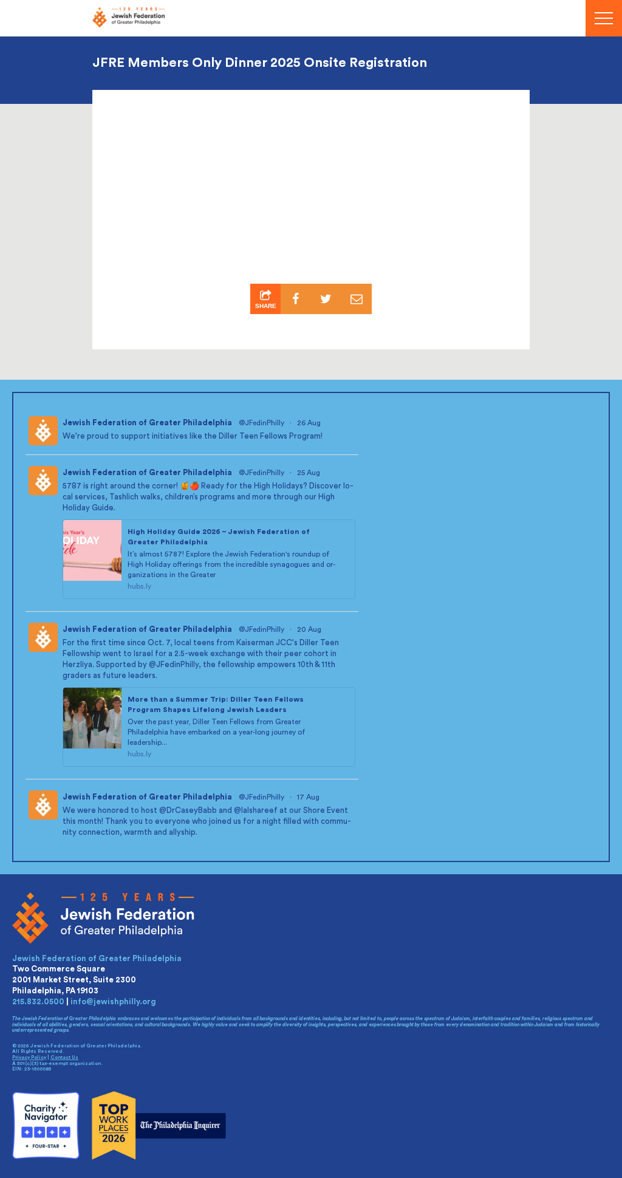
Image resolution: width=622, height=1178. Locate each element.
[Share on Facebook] (296, 299)
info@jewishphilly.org (113, 1001)
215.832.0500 (38, 1001)
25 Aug (309, 472)
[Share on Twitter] (326, 299)
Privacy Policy (29, 1057)
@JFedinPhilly (261, 422)
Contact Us (64, 1057)
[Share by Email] (356, 299)
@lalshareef (256, 810)
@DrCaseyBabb (188, 810)
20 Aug (310, 629)
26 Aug (310, 422)
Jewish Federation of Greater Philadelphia (147, 422)
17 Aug (309, 797)
